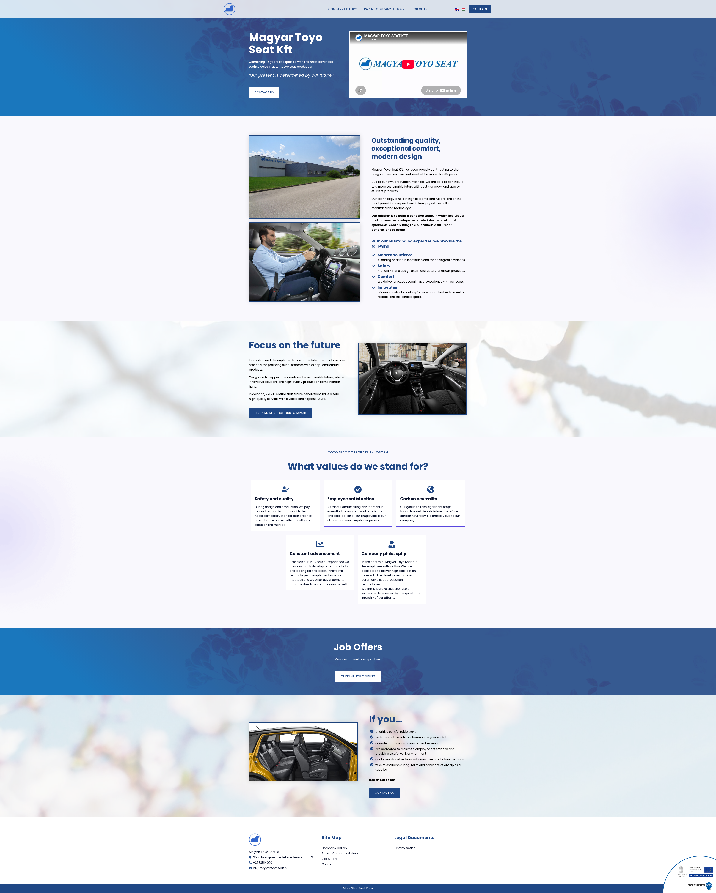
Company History (342, 9)
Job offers (420, 9)
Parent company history (384, 9)
